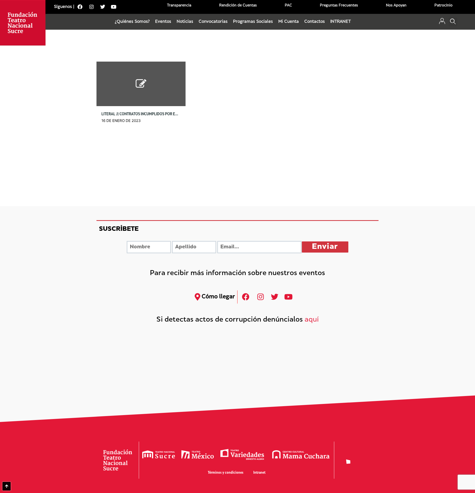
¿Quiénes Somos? (132, 22)
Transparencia (179, 5)
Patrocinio (443, 5)
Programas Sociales (253, 22)
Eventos (163, 22)
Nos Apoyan (396, 5)
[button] (453, 22)
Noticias (185, 22)
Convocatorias (213, 22)
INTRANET (340, 22)
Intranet (259, 473)
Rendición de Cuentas (238, 5)
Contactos (314, 22)
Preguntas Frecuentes (339, 5)
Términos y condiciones (225, 473)
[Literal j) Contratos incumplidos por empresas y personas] (141, 84)
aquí (312, 320)
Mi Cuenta (288, 22)
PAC (288, 5)
